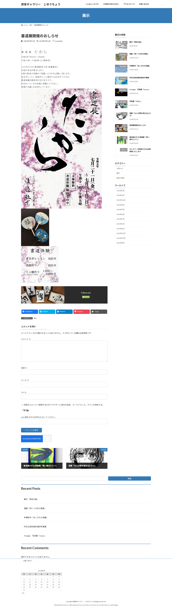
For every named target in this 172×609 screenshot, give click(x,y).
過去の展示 (121, 178)
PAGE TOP (166, 588)
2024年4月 (120, 214)
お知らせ (120, 168)
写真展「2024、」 (135, 101)
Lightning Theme (77, 605)
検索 (129, 478)
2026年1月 (120, 195)
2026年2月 (120, 190)
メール (25, 380)
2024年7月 (120, 210)
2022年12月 (121, 233)
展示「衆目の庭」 (136, 42)
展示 (35, 318)
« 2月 (22, 593)
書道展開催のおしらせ (137, 125)
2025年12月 (121, 200)
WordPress (65, 605)
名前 (24, 368)
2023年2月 (120, 229)
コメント (26, 339)
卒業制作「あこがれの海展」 (140, 66)
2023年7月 (120, 219)
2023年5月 (120, 224)
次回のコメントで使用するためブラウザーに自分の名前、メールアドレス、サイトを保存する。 (64, 405)
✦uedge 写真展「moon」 (139, 89)
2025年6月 (120, 205)
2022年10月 (121, 238)
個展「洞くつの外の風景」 (139, 54)
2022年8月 (120, 243)
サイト (24, 392)
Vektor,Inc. (107, 605)
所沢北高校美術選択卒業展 (139, 77)
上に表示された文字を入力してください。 (39, 417)
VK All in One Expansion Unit (93, 605)
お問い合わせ (27, 561)
